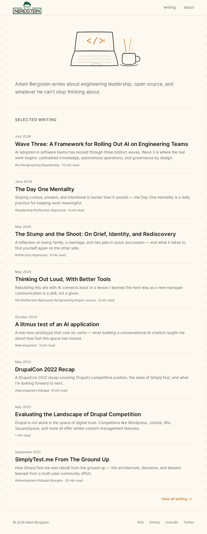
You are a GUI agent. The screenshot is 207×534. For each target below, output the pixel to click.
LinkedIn (171, 522)
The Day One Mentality (44, 189)
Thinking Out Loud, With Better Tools (63, 279)
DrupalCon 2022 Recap (45, 369)
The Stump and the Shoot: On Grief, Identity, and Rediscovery (95, 234)
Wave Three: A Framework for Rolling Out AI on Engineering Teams (101, 144)
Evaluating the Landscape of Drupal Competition (78, 414)
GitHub (154, 522)
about (189, 7)
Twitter (189, 522)
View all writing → (176, 498)
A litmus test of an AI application (57, 324)
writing (170, 7)
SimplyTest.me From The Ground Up (62, 459)
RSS (140, 522)
